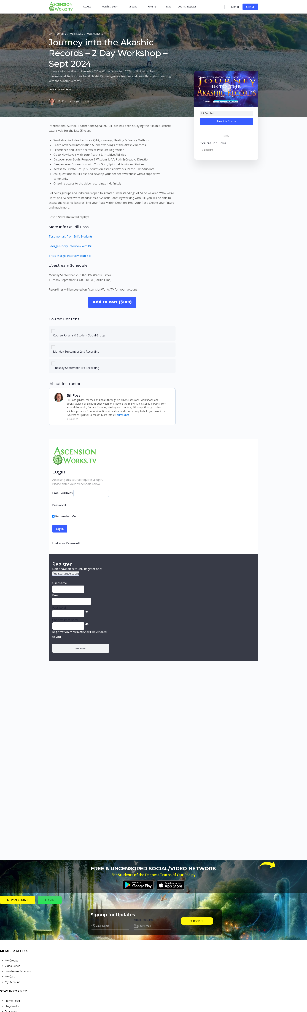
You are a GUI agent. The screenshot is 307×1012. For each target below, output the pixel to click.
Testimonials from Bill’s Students (71, 236)
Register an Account (65, 574)
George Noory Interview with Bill (70, 246)
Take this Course (226, 121)
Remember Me (65, 516)
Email (144, 920)
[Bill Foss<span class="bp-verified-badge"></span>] (58, 397)
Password (59, 505)
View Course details (61, 89)
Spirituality (58, 33)
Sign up (250, 6)
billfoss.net (123, 415)
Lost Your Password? (66, 543)
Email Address (62, 493)
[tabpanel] (112, 215)
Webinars (76, 33)
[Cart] (227, 7)
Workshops (95, 33)
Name (95, 920)
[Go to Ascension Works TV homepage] (61, 6)
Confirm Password (65, 620)
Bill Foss (73, 395)
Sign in (235, 6)
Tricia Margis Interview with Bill (70, 256)
